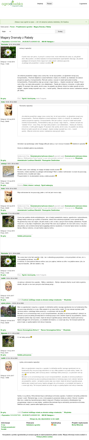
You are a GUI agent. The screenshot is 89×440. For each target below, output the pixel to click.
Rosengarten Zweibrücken (51, 160)
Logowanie (83, 4)
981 (45, 41)
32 (39, 41)
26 (27, 41)
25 (25, 41)
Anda (3, 102)
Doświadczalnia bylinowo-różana (76, 156)
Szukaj (60, 31)
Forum (49, 4)
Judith (3, 278)
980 (43, 41)
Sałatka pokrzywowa (24, 236)
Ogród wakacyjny (47, 185)
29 (33, 41)
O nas (3, 425)
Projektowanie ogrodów (24, 27)
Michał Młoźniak (77, 425)
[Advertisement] (44, 13)
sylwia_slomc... (6, 303)
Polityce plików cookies (45, 437)
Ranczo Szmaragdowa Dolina (51, 330)
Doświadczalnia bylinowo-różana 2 (42, 156)
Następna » (51, 41)
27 (29, 41)
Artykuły (40, 4)
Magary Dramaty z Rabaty (42, 27)
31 (37, 41)
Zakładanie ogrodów (33, 425)
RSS (54, 425)
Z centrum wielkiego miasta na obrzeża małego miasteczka (42, 300)
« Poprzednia (5, 41)
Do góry (3, 98)
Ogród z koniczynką (28, 98)
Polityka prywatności (8, 427)
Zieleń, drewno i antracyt (31, 185)
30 (35, 41)
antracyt (4, 163)
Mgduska (4, 213)
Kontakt (3, 429)
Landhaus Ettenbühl (34, 160)
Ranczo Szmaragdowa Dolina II (28, 330)
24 (23, 41)
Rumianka (4, 44)
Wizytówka (67, 300)
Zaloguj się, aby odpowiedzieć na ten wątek (44, 419)
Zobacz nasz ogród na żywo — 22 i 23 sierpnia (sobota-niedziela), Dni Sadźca (42, 22)
